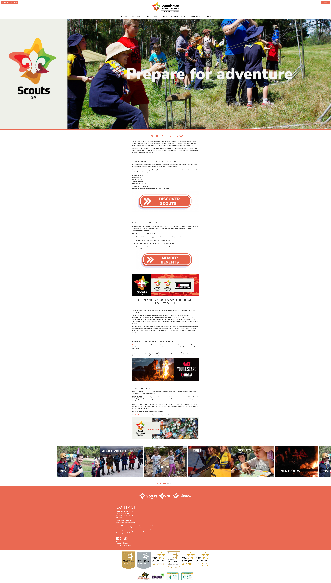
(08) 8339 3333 (128, 521)
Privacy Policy (120, 542)
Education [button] (155, 16)
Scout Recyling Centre (142, 415)
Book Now (325, 2)
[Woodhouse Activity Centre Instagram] (121, 538)
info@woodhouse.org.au (127, 523)
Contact (208, 16)
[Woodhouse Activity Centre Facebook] (117, 538)
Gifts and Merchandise (9, 2)
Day (133, 16)
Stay (138, 16)
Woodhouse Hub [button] (195, 16)
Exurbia (134, 345)
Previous (2, 462)
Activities (146, 16)
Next (327, 462)
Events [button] (183, 16)
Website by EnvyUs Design (123, 545)
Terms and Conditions (122, 543)
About (127, 16)
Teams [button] (164, 16)
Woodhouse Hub (162, 483)
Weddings (174, 16)
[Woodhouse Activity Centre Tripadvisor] (126, 538)
